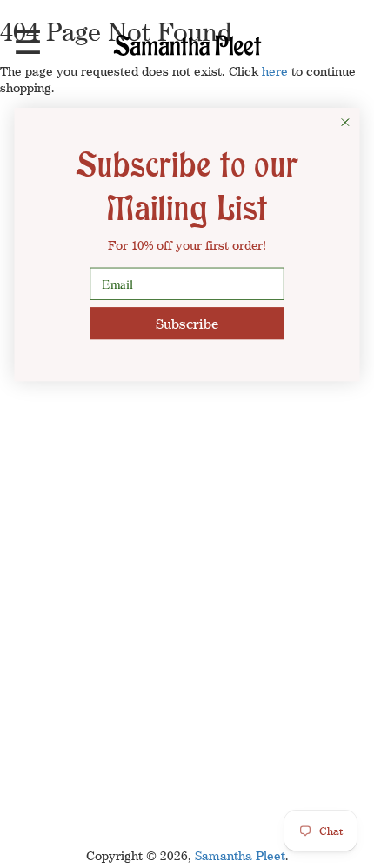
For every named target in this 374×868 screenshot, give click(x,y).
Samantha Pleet (240, 855)
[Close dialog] (345, 122)
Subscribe (187, 323)
